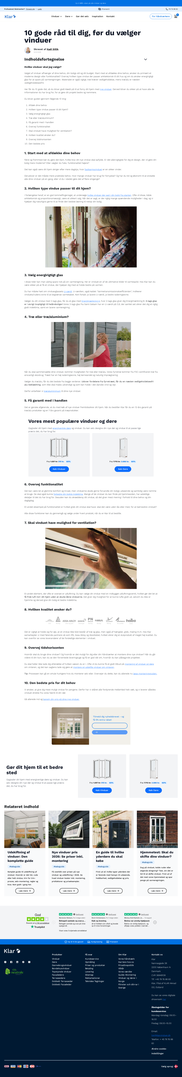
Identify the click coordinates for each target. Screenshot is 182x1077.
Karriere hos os (126, 962)
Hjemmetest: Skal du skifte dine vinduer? (156, 854)
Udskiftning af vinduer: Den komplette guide (20, 856)
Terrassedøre (58, 978)
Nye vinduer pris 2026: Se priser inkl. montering (67, 856)
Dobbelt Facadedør (62, 984)
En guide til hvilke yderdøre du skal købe (110, 856)
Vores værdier (125, 971)
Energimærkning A (91, 301)
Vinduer (56, 959)
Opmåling (90, 962)
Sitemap (89, 975)
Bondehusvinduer (61, 968)
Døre (54, 962)
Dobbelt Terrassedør (62, 981)
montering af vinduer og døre (139, 664)
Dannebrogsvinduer (62, 965)
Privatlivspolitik (126, 965)
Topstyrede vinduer (61, 971)
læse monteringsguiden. (145, 673)
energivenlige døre (62, 428)
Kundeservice (92, 959)
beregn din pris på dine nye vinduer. (61, 699)
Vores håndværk (126, 959)
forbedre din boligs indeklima (68, 494)
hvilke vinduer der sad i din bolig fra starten (109, 195)
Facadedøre (58, 975)
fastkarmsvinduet (93, 169)
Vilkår (121, 968)
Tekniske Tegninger (94, 981)
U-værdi (68, 291)
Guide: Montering (127, 975)
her (164, 999)
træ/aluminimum (52, 391)
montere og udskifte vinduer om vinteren (93, 667)
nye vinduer (106, 89)
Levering (89, 971)
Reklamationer (92, 978)
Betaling (89, 968)
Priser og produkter (95, 965)
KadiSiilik (52, 49)
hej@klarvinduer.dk (160, 1035)
